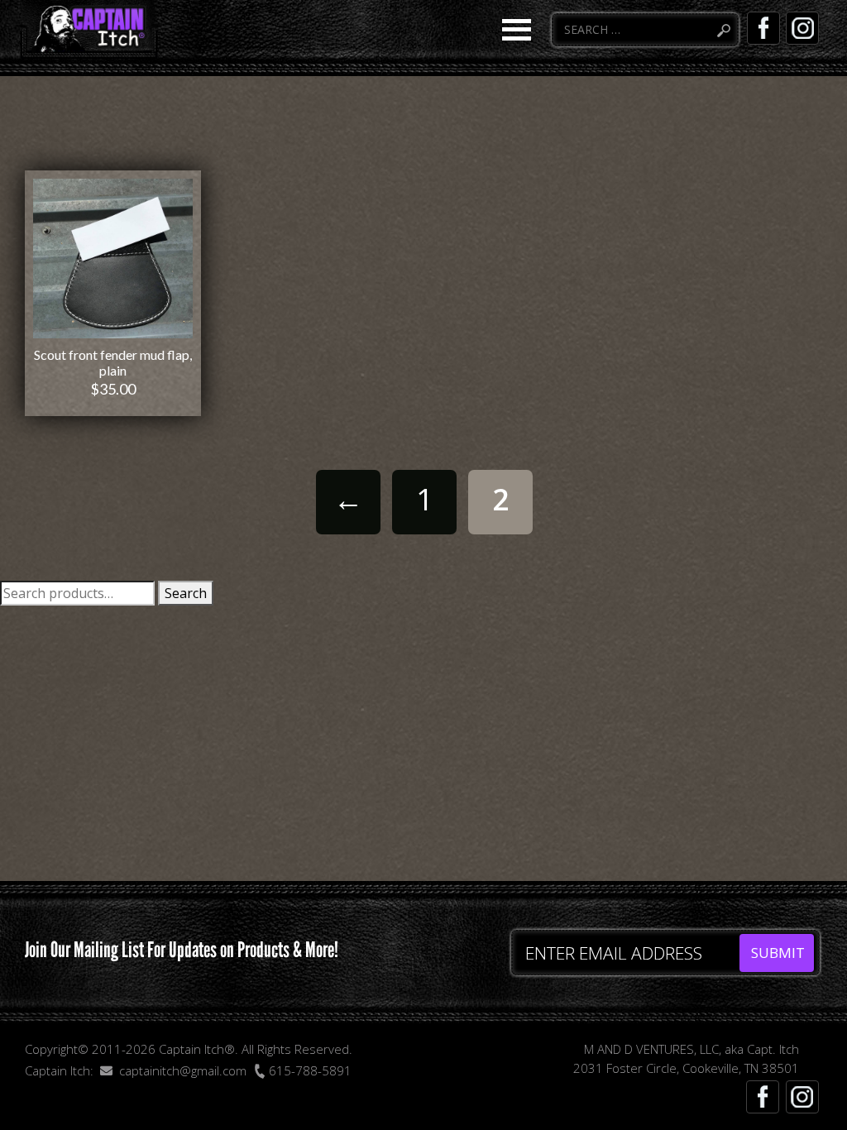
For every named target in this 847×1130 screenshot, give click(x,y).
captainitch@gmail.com (182, 1070)
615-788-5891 (309, 1070)
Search (186, 593)
